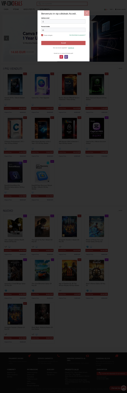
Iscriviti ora (71, 48)
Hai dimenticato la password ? (77, 35)
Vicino (86, 13)
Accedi (63, 43)
